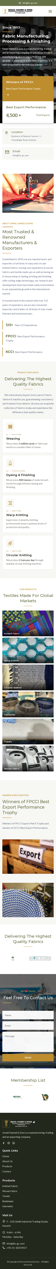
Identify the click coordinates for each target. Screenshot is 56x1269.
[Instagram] (8, 1143)
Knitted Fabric (13, 44)
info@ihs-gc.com (29, 3)
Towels (9, 58)
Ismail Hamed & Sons (31, 1262)
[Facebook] (3, 1143)
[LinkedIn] (13, 1143)
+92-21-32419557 (17, 1247)
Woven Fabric (12, 51)
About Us (7, 1161)
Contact (6, 1171)
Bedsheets (11, 65)
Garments (10, 71)
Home (5, 1156)
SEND (28, 1057)
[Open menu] (50, 11)
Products (7, 1166)
